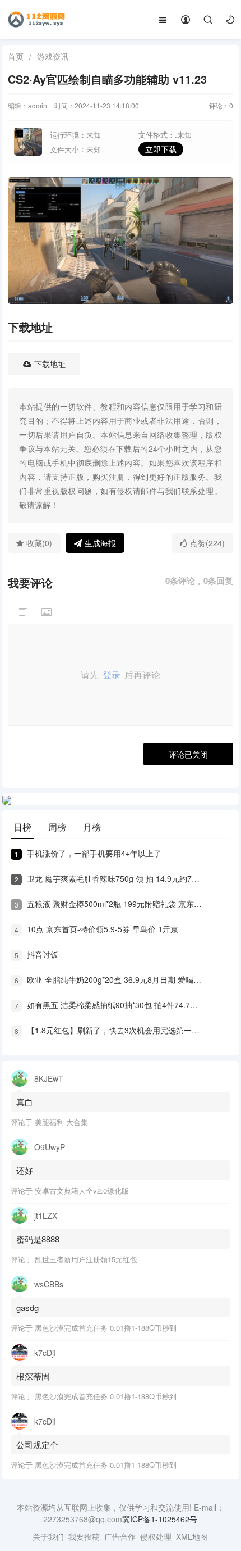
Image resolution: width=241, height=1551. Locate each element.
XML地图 (192, 1536)
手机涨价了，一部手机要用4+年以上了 (88, 853)
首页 (16, 56)
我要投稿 (84, 1536)
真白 (24, 1102)
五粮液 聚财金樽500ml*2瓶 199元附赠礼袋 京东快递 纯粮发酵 (109, 903)
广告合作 (120, 1536)
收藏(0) (39, 542)
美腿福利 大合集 (61, 1122)
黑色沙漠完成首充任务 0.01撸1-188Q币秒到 (106, 1327)
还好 (24, 1170)
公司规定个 (37, 1444)
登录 (112, 674)
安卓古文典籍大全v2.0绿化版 (82, 1190)
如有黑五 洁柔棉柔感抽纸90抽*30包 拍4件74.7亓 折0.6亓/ (109, 1004)
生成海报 (100, 542)
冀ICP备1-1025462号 (159, 1519)
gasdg (28, 1307)
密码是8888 (37, 1239)
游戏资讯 (52, 56)
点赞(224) (207, 542)
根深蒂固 (33, 1376)
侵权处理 (156, 1536)
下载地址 (50, 364)
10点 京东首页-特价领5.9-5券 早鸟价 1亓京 (96, 929)
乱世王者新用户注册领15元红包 (86, 1259)
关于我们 (48, 1536)
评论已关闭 (188, 754)
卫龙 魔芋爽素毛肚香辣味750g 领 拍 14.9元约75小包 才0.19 (109, 878)
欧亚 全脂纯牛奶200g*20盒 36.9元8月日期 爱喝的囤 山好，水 (109, 979)
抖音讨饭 (36, 954)
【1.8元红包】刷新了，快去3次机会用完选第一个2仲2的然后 (109, 1030)
